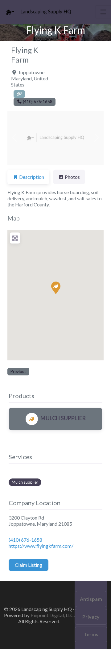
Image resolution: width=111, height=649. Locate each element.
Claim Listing (28, 565)
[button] (14, 138)
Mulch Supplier (63, 418)
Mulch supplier (25, 482)
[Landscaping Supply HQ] (39, 11)
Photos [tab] (72, 177)
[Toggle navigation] (103, 12)
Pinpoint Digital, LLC (52, 615)
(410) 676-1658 (25, 540)
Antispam (91, 599)
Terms (91, 634)
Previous (18, 371)
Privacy (91, 617)
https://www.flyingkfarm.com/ (41, 546)
